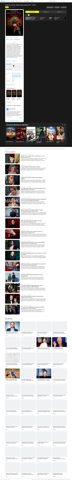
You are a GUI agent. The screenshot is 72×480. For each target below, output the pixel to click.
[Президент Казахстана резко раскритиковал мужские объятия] (59, 407)
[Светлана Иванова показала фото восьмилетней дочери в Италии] (59, 438)
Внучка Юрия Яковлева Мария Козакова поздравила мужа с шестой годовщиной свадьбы (33, 200)
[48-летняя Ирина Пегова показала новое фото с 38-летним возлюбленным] (28, 407)
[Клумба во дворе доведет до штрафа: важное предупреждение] (43, 438)
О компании (4, 479)
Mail (1, 479)
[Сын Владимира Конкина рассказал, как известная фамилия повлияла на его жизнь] (59, 344)
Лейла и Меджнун (50, 141)
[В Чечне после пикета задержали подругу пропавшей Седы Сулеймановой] (43, 360)
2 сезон (13, 98)
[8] (18, 67)
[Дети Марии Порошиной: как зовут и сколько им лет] (43, 328)
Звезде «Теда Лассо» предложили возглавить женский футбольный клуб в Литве (32, 210)
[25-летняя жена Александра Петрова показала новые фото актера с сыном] (12, 360)
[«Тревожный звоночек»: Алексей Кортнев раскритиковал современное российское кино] (59, 391)
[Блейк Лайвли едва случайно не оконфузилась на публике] (43, 454)
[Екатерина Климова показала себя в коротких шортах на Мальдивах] (28, 423)
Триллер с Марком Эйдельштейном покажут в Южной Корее (32, 275)
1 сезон (7, 98)
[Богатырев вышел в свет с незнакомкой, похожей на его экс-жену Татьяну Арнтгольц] (28, 470)
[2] (8, 67)
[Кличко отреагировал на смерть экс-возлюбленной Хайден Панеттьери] (28, 360)
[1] (7, 67)
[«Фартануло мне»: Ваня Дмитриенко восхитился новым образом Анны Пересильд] (12, 454)
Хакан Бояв (18, 76)
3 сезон (18, 98)
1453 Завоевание (9, 141)
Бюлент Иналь (14, 74)
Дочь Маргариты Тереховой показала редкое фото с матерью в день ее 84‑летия (33, 189)
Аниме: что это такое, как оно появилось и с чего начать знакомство (32, 156)
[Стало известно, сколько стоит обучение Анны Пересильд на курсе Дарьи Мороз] (43, 423)
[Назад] (63, 125)
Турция (13, 78)
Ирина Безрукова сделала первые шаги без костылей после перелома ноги (31, 221)
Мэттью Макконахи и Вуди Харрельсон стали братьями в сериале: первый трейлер (32, 286)
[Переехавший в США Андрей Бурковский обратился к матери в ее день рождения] (12, 328)
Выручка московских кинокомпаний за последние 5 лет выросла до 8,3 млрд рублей (33, 264)
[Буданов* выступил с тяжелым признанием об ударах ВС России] (59, 423)
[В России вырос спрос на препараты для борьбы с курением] (59, 470)
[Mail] (1, 1)
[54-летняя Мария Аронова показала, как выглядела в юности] (12, 407)
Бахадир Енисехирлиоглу (16, 75)
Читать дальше (9, 116)
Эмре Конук (14, 73)
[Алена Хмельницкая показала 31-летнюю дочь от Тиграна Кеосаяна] (12, 438)
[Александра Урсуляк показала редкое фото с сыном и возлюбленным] (43, 391)
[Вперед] (65, 125)
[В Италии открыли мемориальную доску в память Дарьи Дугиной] (59, 454)
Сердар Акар (19, 73)
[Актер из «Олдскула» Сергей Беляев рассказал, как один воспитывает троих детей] (12, 376)
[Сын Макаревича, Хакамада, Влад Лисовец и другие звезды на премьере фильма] (59, 328)
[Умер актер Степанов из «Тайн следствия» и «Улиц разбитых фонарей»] (12, 470)
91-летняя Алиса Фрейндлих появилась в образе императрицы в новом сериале (32, 307)
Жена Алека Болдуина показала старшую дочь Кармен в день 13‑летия (32, 297)
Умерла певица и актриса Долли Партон (30, 166)
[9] (20, 67)
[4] (12, 67)
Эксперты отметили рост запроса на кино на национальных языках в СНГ (31, 232)
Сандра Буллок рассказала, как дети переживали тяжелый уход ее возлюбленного (33, 243)
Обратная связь (68, 479)
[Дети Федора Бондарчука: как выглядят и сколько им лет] (28, 328)
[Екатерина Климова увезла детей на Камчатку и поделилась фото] (43, 407)
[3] (10, 67)
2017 (6, 37)
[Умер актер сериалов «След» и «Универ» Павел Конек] (12, 423)
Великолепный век (20, 141)
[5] (13, 67)
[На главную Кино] (3, 1)
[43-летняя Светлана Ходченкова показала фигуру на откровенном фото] (59, 376)
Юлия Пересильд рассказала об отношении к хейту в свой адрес (34, 254)
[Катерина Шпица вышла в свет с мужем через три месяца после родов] (43, 344)
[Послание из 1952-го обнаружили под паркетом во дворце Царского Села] (12, 391)
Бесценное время (29, 141)
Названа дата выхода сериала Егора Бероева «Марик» (31, 178)
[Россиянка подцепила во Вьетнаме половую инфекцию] (28, 376)
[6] (15, 67)
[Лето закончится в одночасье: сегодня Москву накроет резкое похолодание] (28, 391)
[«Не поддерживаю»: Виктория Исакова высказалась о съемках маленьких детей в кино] (43, 376)
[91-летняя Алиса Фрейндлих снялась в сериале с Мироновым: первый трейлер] (12, 344)
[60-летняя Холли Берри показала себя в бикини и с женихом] (28, 454)
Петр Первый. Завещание (39, 142)
